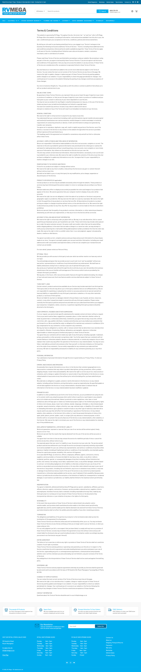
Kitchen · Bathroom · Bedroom (30, 20)
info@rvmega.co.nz (8, 650)
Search (103, 11)
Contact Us (128, 2)
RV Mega (9, 669)
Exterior (65, 20)
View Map (5, 655)
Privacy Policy (110, 655)
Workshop (101, 2)
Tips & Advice (119, 2)
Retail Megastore (92, 2)
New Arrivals (110, 20)
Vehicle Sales (110, 2)
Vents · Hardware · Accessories (82, 20)
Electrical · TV (12, 20)
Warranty (109, 648)
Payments (109, 645)
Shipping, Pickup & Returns (114, 642)
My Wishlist (99, 20)
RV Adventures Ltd (18, 669)
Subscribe (100, 626)
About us (108, 640)
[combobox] (77, 11)
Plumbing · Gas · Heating (51, 20)
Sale (3, 20)
